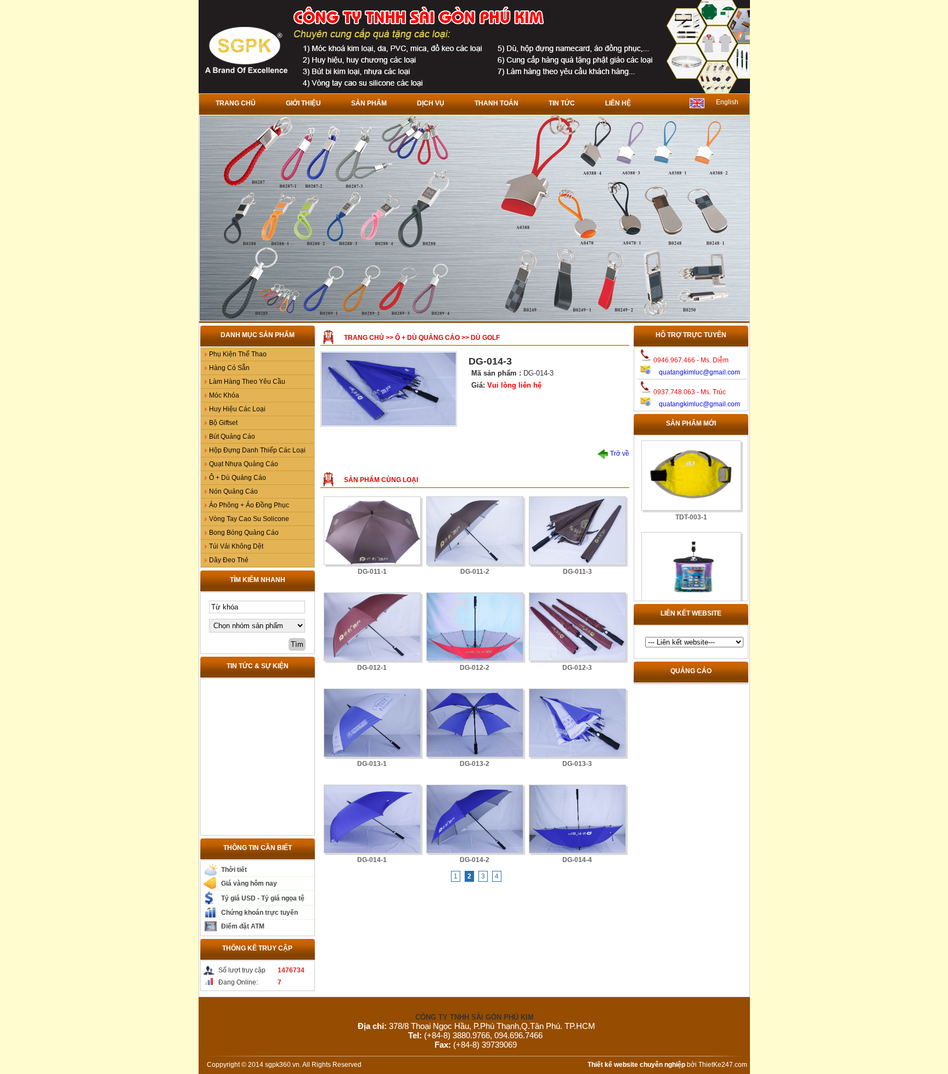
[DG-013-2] (475, 723)
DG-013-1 (372, 764)
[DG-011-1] (372, 530)
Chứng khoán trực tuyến (259, 912)
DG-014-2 (474, 860)
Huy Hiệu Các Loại (237, 409)
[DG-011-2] (475, 530)
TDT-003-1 (691, 503)
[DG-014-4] (577, 819)
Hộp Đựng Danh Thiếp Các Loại (257, 450)
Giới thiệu (303, 103)
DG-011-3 (577, 571)
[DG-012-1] (372, 626)
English (727, 102)
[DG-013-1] (372, 723)
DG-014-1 (372, 860)
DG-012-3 (577, 668)
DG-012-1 (372, 668)
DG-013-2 (474, 764)
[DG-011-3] (577, 530)
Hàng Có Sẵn (229, 368)
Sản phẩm (369, 103)
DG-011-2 (474, 571)
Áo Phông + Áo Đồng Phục (249, 505)
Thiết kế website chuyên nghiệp (636, 1065)
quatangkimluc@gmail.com (699, 372)
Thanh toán (496, 103)
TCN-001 (690, 594)
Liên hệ (618, 103)
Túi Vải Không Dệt (236, 546)
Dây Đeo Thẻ (229, 560)
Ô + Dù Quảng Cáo (237, 478)
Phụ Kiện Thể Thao (238, 354)
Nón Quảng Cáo (233, 491)
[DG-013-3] (577, 723)
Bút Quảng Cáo (232, 436)
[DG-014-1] (372, 819)
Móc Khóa (224, 395)
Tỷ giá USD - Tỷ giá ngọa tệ (262, 898)
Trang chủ (236, 103)
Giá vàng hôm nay (249, 883)
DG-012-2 (474, 668)
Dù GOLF (485, 338)
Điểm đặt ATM (242, 926)
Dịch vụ (430, 103)
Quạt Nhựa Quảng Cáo (243, 464)
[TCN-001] (691, 553)
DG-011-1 (372, 571)
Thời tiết (234, 870)
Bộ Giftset (223, 423)
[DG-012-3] (577, 626)
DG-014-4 (577, 860)
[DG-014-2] (475, 819)
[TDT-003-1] (691, 461)
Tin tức (562, 103)
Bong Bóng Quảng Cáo (244, 532)
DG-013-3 (577, 764)
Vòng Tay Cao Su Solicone (249, 519)
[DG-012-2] (475, 626)
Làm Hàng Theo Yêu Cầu (247, 381)
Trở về (618, 453)
